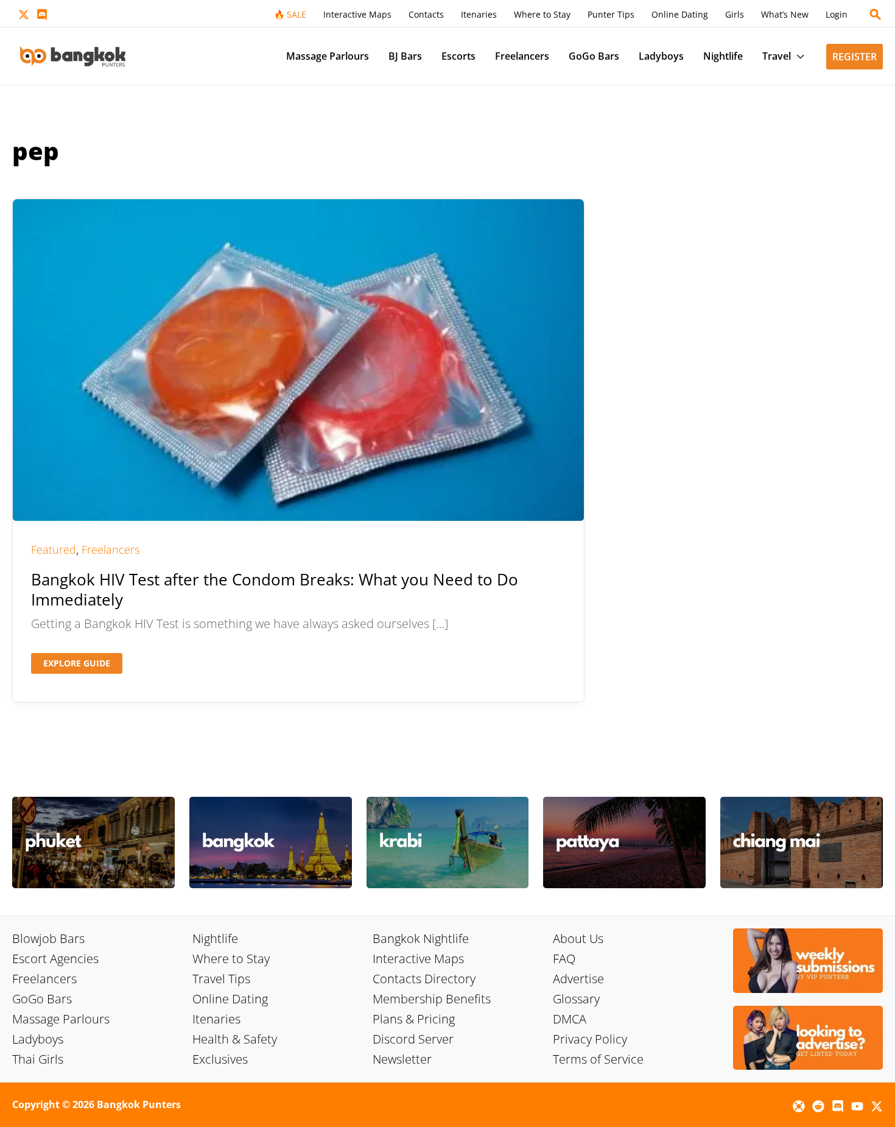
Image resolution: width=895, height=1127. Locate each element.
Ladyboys (37, 1039)
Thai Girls (37, 1059)
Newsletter (402, 1059)
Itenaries (216, 1019)
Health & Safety (234, 1039)
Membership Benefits (432, 999)
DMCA (569, 1019)
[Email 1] (799, 1106)
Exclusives (220, 1059)
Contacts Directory (424, 978)
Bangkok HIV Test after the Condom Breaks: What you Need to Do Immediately (274, 589)
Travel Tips (221, 978)
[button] (875, 15)
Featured (53, 549)
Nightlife (215, 938)
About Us (578, 938)
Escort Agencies (55, 958)
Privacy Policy (590, 1039)
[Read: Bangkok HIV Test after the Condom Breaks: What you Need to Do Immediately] (298, 358)
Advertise (578, 978)
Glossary (576, 999)
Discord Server (413, 1039)
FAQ (564, 958)
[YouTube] (857, 1106)
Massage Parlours (61, 1019)
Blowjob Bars (48, 938)
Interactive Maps (418, 958)
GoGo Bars (42, 999)
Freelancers (110, 549)
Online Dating (230, 999)
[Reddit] (818, 1106)
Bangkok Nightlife (421, 938)
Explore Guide (76, 665)
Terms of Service (598, 1059)
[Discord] (42, 14)
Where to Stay (231, 958)
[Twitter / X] (23, 14)
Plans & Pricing (414, 1019)
